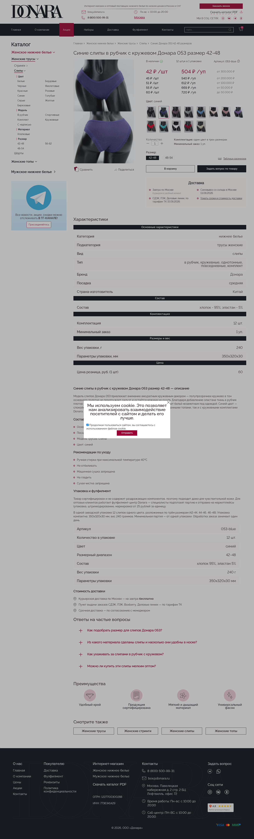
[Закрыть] (168, 402)
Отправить (127, 433)
